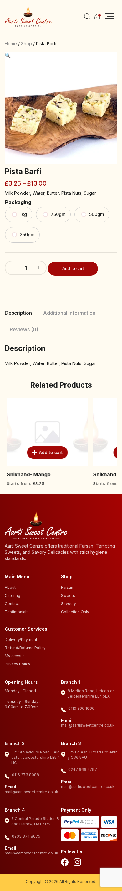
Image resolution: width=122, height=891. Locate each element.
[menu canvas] (109, 16)
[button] (8, 55)
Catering (12, 595)
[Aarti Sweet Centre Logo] (28, 16)
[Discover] (108, 836)
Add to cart (73, 268)
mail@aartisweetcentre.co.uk (87, 725)
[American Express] (89, 836)
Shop (26, 43)
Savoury (68, 603)
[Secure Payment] (80, 822)
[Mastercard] (70, 836)
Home (11, 43)
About (10, 587)
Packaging (18, 202)
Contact (12, 603)
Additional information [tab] (69, 313)
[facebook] (65, 863)
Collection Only (75, 611)
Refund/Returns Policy (25, 647)
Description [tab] (18, 313)
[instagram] (77, 863)
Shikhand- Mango (26, 474)
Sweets (68, 595)
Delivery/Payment (21, 639)
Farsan (67, 587)
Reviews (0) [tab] (24, 329)
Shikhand (102, 474)
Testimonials (16, 611)
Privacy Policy (17, 664)
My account (15, 655)
